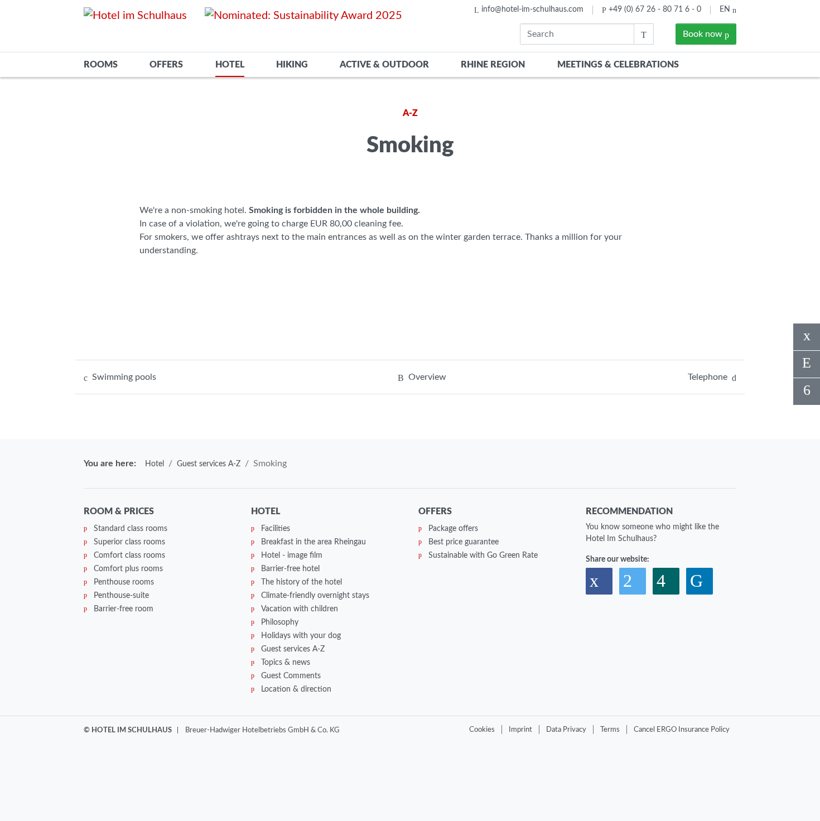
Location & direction (296, 689)
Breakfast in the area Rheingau (313, 542)
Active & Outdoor (384, 64)
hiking (292, 64)
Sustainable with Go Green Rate (483, 555)
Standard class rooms (130, 529)
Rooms (101, 64)
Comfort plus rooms (128, 569)
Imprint (520, 729)
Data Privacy (566, 729)
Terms (610, 729)
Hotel (229, 64)
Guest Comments (291, 676)
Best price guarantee (463, 542)
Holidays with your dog (301, 636)
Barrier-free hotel (290, 569)
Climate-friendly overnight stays (315, 596)
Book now (704, 34)
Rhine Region (493, 64)
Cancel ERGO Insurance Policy (682, 729)
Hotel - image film (291, 555)
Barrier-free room (123, 609)
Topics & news (285, 663)
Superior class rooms (129, 542)
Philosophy (279, 622)
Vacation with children (299, 609)
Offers (166, 64)
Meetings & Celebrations (618, 64)
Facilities (275, 529)
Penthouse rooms (124, 582)
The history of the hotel (301, 582)
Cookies (482, 729)
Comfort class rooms (129, 555)
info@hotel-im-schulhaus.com (532, 9)
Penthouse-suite (121, 596)
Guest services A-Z (208, 464)
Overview (427, 377)
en (726, 9)
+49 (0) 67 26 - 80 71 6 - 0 (655, 9)
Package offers (453, 529)
